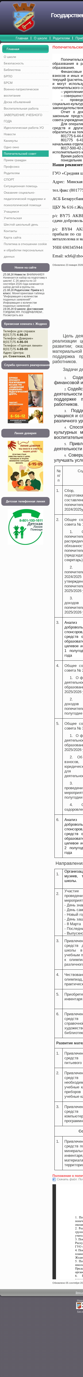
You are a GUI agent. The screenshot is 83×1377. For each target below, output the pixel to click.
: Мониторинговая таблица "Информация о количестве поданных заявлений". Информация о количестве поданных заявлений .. (23, 298)
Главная (13, 49)
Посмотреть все (13, 315)
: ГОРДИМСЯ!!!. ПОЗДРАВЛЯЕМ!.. (23, 310)
